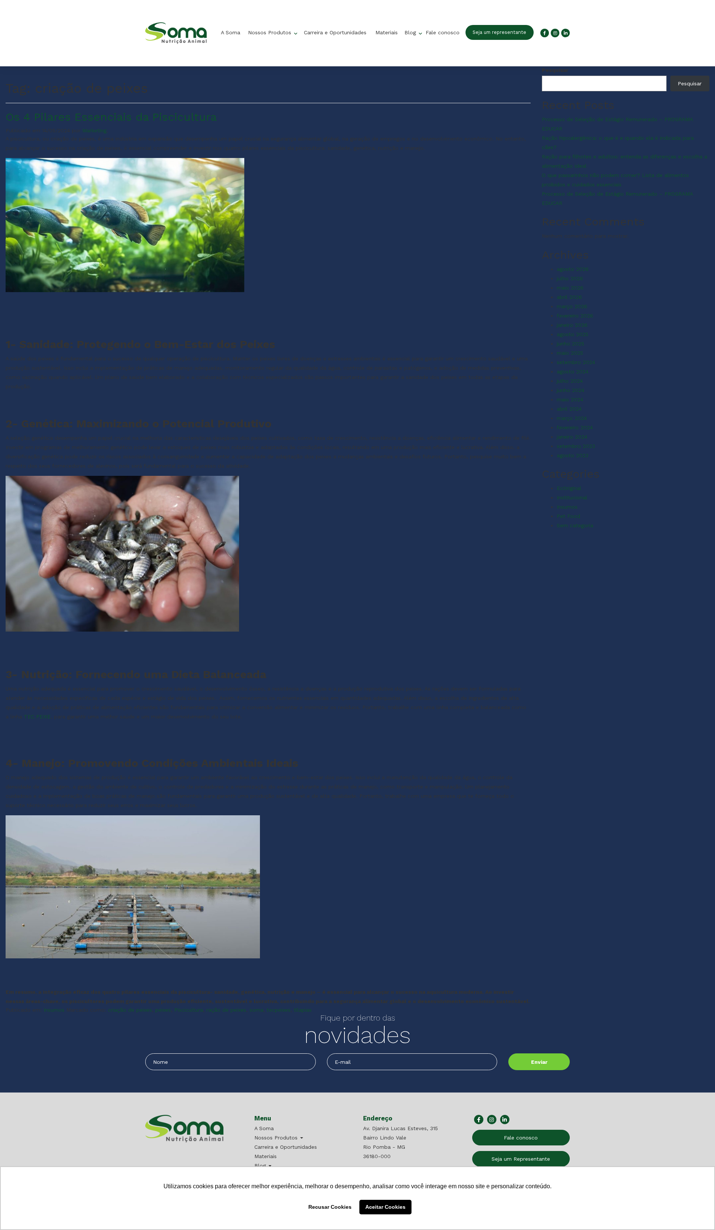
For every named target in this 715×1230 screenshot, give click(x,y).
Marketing (94, 130)
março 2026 (572, 306)
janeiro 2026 (572, 325)
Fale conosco (443, 32)
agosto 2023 (572, 455)
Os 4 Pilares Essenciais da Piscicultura (111, 116)
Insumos (54, 1010)
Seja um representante (499, 32)
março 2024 (572, 418)
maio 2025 (570, 353)
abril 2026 (569, 297)
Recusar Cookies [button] (330, 1207)
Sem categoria (575, 525)
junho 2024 (570, 390)
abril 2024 (569, 409)
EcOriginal (569, 488)
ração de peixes (226, 1010)
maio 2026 (570, 288)
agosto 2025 (572, 334)
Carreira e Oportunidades (335, 32)
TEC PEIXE (37, 717)
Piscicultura (188, 1010)
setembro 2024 (576, 362)
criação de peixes (130, 1010)
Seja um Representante (521, 1159)
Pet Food (568, 516)
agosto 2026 (573, 269)
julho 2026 (570, 278)
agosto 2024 (572, 371)
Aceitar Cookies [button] (385, 1207)
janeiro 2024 (572, 437)
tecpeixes (278, 1010)
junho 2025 (570, 344)
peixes (163, 1010)
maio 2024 (570, 399)
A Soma (230, 32)
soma (256, 1010)
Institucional (572, 497)
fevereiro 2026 (575, 316)
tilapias (303, 1010)
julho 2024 (570, 381)
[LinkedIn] (565, 33)
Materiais (386, 32)
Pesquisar (555, 70)
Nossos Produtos (270, 32)
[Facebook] (544, 33)
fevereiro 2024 (575, 427)
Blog (411, 32)
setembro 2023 (576, 446)
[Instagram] (555, 33)
